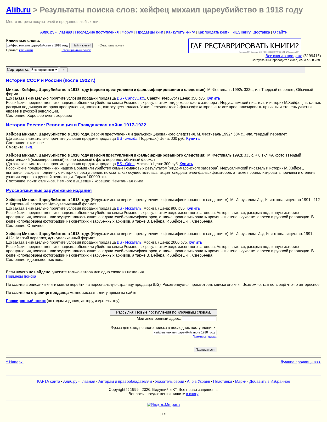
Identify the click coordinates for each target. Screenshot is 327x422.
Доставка (262, 32)
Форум (127, 32)
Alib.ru (18, 9)
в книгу (192, 394)
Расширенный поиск (76, 50)
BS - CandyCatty (131, 98)
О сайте (280, 32)
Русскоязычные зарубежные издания (49, 190)
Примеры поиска (21, 276)
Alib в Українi (198, 381)
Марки (240, 381)
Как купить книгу (180, 32)
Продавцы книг (149, 32)
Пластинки (222, 381)
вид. (29, 147)
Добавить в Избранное (269, 381)
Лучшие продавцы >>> (301, 362)
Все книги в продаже (283, 56)
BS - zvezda (127, 138)
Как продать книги (214, 32)
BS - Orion (126, 164)
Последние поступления (97, 32)
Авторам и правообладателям (125, 381)
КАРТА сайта (48, 381)
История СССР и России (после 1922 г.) (50, 80)
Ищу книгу (241, 32)
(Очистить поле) (111, 45)
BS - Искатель (129, 208)
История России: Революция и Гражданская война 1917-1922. (76, 124)
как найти (26, 50)
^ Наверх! (14, 362)
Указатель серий (169, 381)
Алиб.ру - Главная (56, 32)
